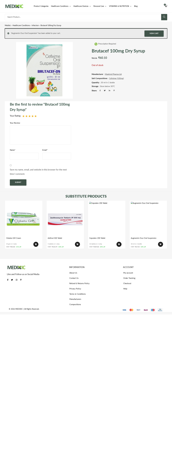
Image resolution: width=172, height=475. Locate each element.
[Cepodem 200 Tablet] (106, 219)
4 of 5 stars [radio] (32, 116)
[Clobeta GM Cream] (23, 219)
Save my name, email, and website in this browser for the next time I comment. (38, 172)
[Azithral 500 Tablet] (65, 219)
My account (128, 273)
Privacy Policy (75, 289)
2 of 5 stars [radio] (26, 116)
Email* (45, 150)
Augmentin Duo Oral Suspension (143, 238)
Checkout (127, 283)
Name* (12, 150)
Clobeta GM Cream (13, 238)
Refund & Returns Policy (79, 283)
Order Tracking (129, 278)
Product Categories (41, 6)
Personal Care (98, 6)
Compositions (75, 304)
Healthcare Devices (80, 6)
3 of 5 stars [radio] (29, 116)
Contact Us (74, 278)
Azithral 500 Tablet (55, 238)
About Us (73, 273)
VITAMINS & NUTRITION (119, 6)
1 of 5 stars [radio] (23, 116)
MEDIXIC (19, 309)
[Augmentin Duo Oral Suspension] (148, 219)
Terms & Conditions (77, 294)
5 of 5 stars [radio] (36, 116)
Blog (135, 6)
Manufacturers (75, 299)
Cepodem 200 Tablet (97, 238)
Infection (35, 25)
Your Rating (15, 116)
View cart (154, 33)
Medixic (8, 25)
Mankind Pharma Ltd (113, 74)
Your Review (15, 123)
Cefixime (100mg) (116, 78)
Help (125, 289)
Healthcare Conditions (59, 6)
